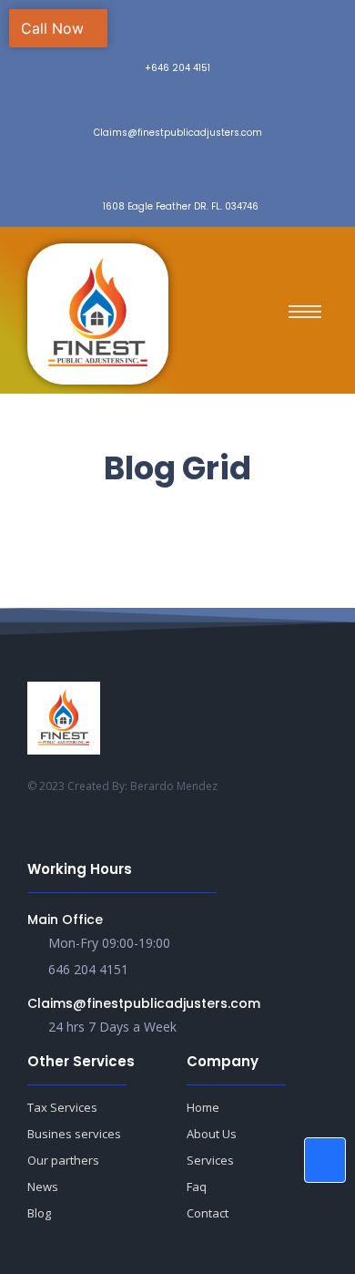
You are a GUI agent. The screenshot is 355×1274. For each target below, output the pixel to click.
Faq (197, 1186)
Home (203, 1107)
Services (210, 1160)
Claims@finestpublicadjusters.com (143, 1003)
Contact (207, 1213)
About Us (212, 1133)
